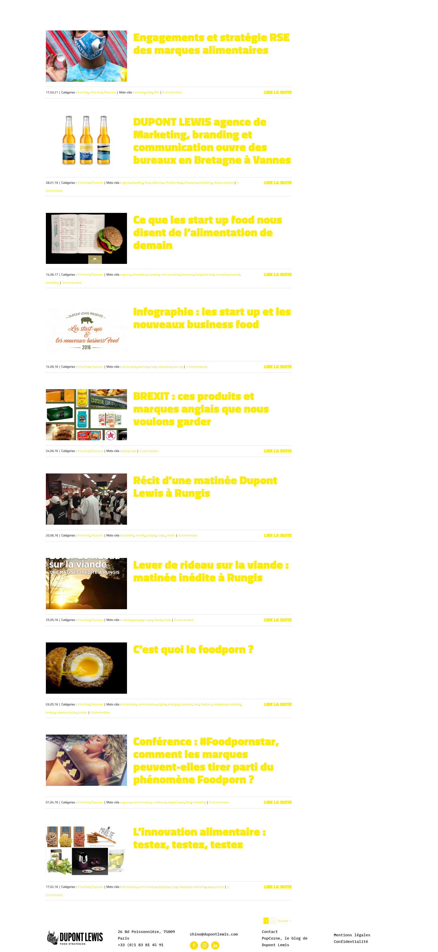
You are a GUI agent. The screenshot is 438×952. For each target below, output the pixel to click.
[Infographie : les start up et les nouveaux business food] (86, 330)
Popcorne (110, 92)
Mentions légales (352, 934)
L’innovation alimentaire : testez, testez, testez (199, 838)
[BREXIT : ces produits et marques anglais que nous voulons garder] (86, 414)
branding (139, 92)
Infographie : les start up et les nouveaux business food (212, 317)
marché (235, 274)
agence (126, 182)
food (149, 92)
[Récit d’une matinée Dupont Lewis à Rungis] (86, 499)
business (153, 274)
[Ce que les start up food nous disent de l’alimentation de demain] (86, 238)
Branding (82, 92)
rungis (161, 535)
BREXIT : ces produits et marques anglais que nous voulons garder (201, 408)
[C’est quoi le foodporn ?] (86, 668)
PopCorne (271, 938)
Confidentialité (351, 941)
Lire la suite (278, 92)
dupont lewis (176, 802)
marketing (205, 182)
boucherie (128, 535)
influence (157, 182)
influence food (173, 182)
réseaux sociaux (223, 182)
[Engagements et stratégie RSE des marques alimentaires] (86, 56)
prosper (151, 535)
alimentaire (139, 274)
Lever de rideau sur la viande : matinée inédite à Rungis (211, 571)
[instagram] (204, 945)
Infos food (96, 92)
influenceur (190, 182)
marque (51, 712)
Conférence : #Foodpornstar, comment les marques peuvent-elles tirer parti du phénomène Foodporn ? (206, 760)
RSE (156, 92)
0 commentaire (172, 92)
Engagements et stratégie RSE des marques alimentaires (211, 43)
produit (219, 886)
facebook (186, 704)
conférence (160, 802)
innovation (222, 274)
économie (188, 274)
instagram (219, 704)
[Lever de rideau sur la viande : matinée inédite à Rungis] (86, 583)
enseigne (173, 704)
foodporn (206, 704)
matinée (127, 619)
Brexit (125, 450)
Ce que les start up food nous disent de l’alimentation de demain (207, 232)
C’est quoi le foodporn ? (193, 648)
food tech (208, 274)
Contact (270, 931)
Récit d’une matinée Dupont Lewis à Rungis (205, 486)
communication (170, 274)
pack (210, 886)
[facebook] (194, 945)
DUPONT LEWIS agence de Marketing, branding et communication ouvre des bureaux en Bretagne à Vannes (212, 140)
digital (162, 704)
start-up (177, 366)
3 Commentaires (196, 366)
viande (171, 535)
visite (167, 619)
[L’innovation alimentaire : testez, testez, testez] (86, 850)
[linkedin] (215, 945)
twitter (83, 712)
